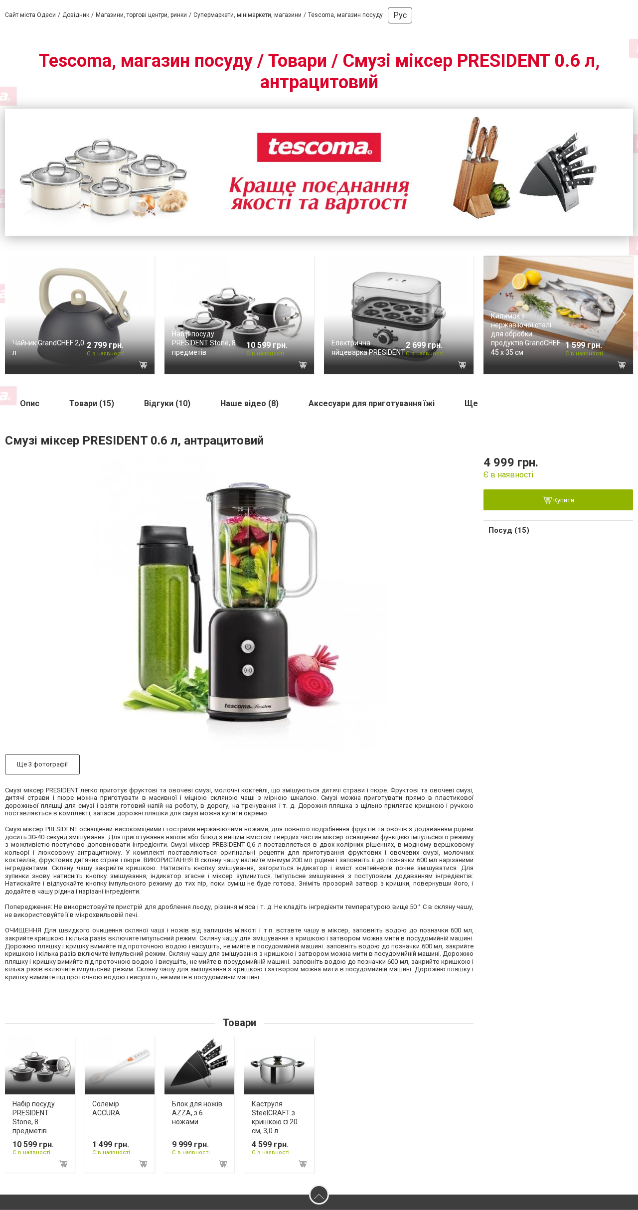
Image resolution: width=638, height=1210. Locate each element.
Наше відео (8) (249, 403)
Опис (29, 403)
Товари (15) (91, 403)
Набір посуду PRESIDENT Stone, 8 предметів (204, 343)
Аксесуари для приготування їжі (372, 403)
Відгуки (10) (167, 403)
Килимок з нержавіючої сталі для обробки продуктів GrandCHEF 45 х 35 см (525, 334)
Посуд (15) (508, 530)
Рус (400, 15)
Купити (563, 500)
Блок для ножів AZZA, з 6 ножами (197, 1113)
